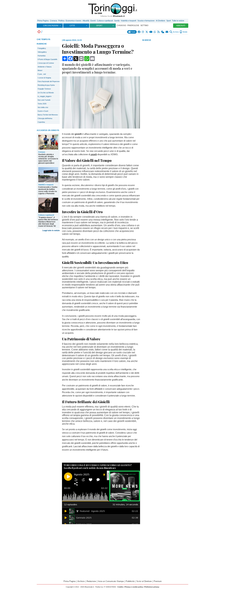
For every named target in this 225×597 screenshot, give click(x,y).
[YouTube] (151, 32)
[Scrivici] (167, 32)
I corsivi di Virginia (44, 78)
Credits (120, 587)
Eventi (93, 21)
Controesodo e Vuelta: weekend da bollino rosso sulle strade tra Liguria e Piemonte (48, 190)
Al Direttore (160, 21)
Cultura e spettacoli (105, 21)
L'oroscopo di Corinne (46, 63)
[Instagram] (143, 32)
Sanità (117, 21)
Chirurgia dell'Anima (45, 118)
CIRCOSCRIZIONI (50, 26)
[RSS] (158, 32)
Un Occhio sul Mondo (46, 93)
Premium (158, 581)
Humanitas (42, 56)
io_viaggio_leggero (44, 96)
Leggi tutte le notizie (51, 230)
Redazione (91, 581)
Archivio (175, 32)
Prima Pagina (43, 21)
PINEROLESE (133, 25)
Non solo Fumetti (44, 100)
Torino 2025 (42, 104)
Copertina (41, 122)
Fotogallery (42, 48)
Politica (61, 21)
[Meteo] (163, 32)
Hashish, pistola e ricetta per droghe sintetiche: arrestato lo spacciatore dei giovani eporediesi (48, 158)
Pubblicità (130, 581)
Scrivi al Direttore (144, 581)
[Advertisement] (165, 66)
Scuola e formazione (146, 21)
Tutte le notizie (178, 21)
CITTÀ (72, 26)
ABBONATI (180, 26)
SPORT (99, 26)
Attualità (85, 21)
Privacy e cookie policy (134, 587)
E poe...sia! (42, 74)
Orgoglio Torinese (44, 89)
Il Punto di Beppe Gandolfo (47, 59)
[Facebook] (139, 32)
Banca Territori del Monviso (48, 115)
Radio (133, 32)
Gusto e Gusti (43, 111)
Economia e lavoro (73, 21)
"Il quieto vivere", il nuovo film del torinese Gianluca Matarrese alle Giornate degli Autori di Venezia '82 (48, 221)
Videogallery (42, 52)
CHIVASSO (121, 25)
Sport (168, 21)
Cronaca (53, 21)
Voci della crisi (43, 107)
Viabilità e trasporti (128, 21)
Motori (40, 70)
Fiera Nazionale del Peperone (49, 81)
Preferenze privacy (151, 587)
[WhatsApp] (155, 32)
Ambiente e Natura (44, 67)
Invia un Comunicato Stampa (111, 581)
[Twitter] (146, 32)
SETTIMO (144, 25)
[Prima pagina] (39, 32)
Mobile (184, 32)
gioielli (93, 154)
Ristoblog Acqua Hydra (46, 85)
